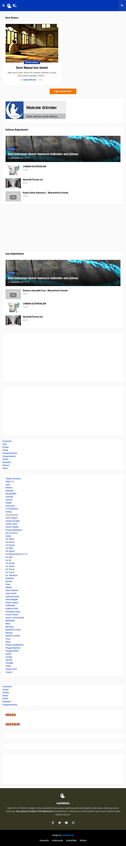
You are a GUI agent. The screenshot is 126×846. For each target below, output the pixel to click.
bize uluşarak (22, 811)
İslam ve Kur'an (13, 724)
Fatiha (9, 512)
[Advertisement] (63, 357)
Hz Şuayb (10, 563)
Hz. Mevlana (11, 575)
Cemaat (9, 496)
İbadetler (6, 462)
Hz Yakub (10, 566)
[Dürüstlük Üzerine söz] (13, 183)
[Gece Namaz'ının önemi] (32, 43)
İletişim (83, 840)
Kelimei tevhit (12, 608)
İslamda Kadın (12, 596)
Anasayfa (7, 441)
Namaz (5, 465)
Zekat (5, 468)
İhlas (8, 584)
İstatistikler (71, 840)
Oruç (8, 639)
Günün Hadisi (12, 527)
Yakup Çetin (11, 669)
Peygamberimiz (9, 453)
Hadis (5, 450)
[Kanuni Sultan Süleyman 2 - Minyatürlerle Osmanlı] (13, 196)
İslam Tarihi (11, 593)
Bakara (9, 487)
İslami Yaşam (12, 602)
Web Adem (11, 715)
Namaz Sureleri (13, 635)
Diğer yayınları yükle (63, 91)
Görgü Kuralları (13, 521)
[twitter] (59, 822)
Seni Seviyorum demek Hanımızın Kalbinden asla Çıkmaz (43, 154)
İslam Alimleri (12, 590)
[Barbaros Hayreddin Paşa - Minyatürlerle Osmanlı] (13, 294)
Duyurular (10, 506)
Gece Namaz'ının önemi (32, 68)
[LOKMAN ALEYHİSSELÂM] (13, 170)
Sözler (5, 459)
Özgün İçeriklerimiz (15, 645)
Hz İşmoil (10, 551)
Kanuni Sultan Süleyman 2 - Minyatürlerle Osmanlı (45, 192)
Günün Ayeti (11, 524)
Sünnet (9, 660)
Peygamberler (9, 456)
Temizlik (9, 663)
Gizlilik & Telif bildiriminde (41, 811)
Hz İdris (9, 548)
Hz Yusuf (10, 572)
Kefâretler (10, 605)
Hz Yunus (10, 569)
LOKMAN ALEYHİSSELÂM (34, 166)
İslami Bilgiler (12, 599)
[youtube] (66, 822)
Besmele (10, 490)
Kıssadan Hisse (13, 611)
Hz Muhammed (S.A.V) (16, 554)
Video (8, 666)
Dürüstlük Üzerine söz (33, 179)
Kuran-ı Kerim (12, 614)
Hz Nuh (9, 557)
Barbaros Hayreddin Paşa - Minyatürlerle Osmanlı (45, 290)
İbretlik (9, 581)
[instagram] (73, 822)
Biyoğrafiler (11, 493)
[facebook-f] (52, 822)
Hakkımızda (57, 840)
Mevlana (10, 627)
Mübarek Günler (13, 629)
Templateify (68, 835)
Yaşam (9, 672)
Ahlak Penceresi (13, 478)
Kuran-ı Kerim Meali (15, 617)
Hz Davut (10, 542)
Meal (8, 623)
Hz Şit (8, 560)
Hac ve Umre (12, 533)
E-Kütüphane (12, 508)
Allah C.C (10, 481)
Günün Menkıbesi (14, 530)
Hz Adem (10, 539)
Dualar (5, 447)
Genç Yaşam (12, 518)
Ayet (4, 444)
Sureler (9, 657)
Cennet (9, 500)
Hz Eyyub (10, 545)
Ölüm (8, 642)
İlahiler (9, 587)
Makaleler (10, 620)
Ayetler (5, 692)
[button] (3, 5)
